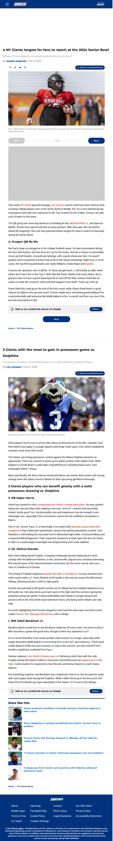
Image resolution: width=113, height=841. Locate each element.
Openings (35, 805)
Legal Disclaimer (62, 816)
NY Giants (26, 205)
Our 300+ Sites (84, 805)
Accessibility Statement (89, 816)
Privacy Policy (83, 810)
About (14, 805)
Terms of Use (18, 816)
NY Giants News (25, 328)
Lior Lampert (13, 367)
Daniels (89, 263)
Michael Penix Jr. (79, 223)
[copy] (25, 67)
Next (96, 140)
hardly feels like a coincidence (61, 573)
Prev (16, 140)
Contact (57, 805)
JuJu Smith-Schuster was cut (43, 656)
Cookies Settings (39, 821)
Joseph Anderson (16, 61)
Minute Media (17, 828)
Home (11, 328)
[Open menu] (7, 4)
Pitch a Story (60, 810)
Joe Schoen (57, 205)
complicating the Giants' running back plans (61, 504)
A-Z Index (16, 821)
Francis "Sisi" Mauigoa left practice (34, 614)
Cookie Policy (37, 816)
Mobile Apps (18, 810)
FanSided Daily (38, 810)
